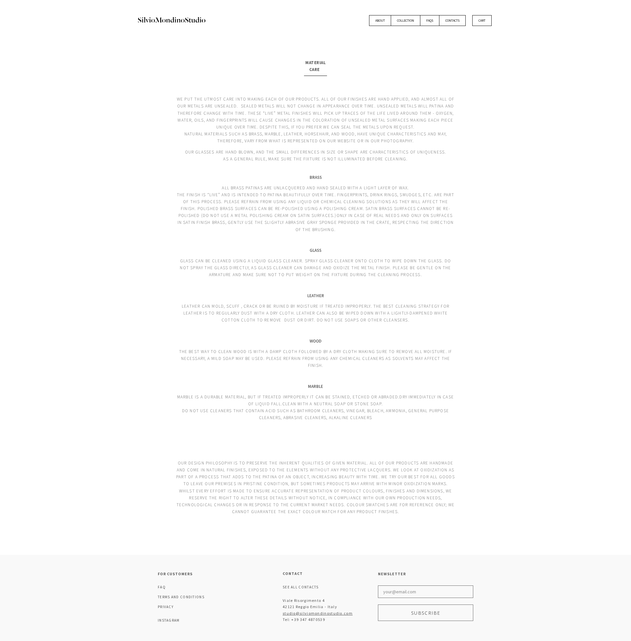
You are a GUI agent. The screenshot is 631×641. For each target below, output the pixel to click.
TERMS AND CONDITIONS (181, 597)
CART (482, 20)
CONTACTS (452, 20)
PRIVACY (166, 607)
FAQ (162, 587)
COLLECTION (405, 20)
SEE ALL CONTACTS (301, 587)
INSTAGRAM (169, 620)
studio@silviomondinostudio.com (318, 613)
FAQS (429, 20)
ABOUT (380, 20)
